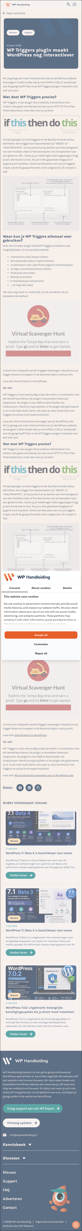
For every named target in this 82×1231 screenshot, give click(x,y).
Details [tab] (67, 587)
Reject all (41, 653)
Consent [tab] (14, 587)
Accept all (41, 635)
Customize (41, 644)
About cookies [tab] (41, 587)
